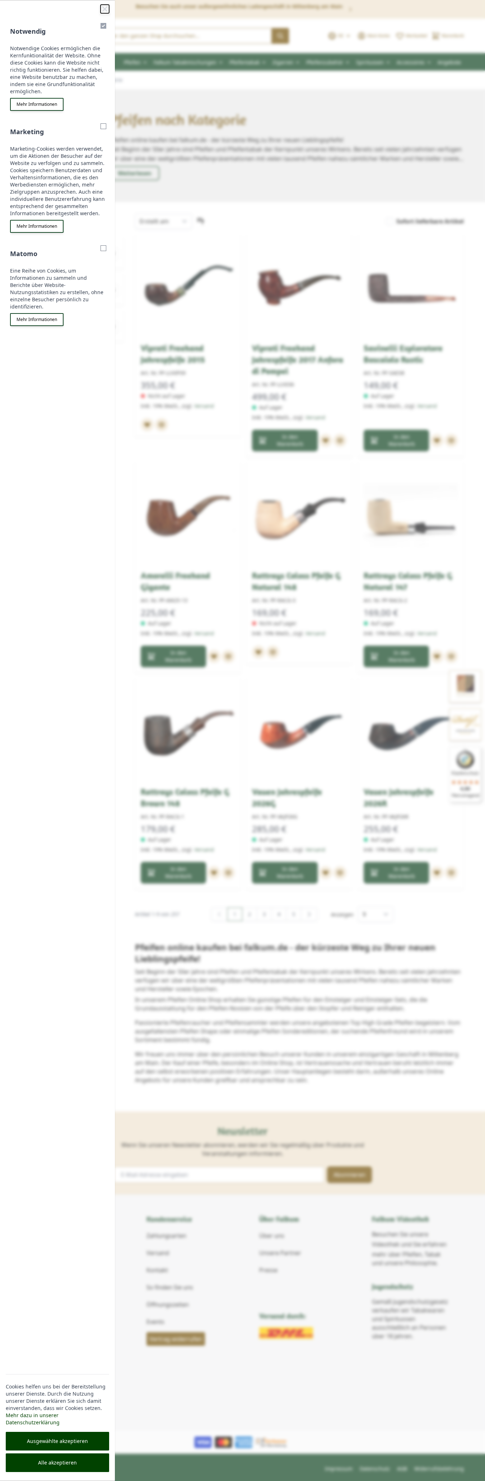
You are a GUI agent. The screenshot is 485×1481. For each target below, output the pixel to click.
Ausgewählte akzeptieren (57, 1441)
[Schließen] (105, 9)
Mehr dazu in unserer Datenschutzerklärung (33, 1419)
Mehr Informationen (37, 104)
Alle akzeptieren (57, 1462)
